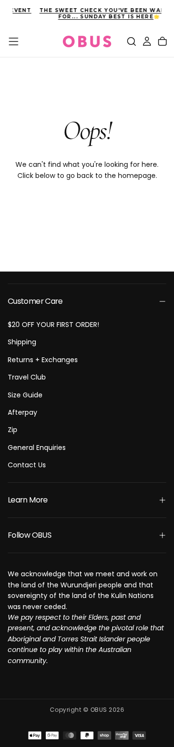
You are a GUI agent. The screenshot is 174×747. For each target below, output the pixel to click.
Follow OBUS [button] (29, 535)
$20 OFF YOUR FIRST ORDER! (53, 324)
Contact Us (27, 465)
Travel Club (27, 377)
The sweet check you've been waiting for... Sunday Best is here (88, 13)
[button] (13, 41)
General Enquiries (37, 447)
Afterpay (22, 412)
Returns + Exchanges (43, 360)
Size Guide (25, 395)
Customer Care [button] (35, 301)
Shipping (22, 342)
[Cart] (162, 41)
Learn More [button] (28, 499)
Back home (87, 206)
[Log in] (147, 41)
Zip (12, 430)
